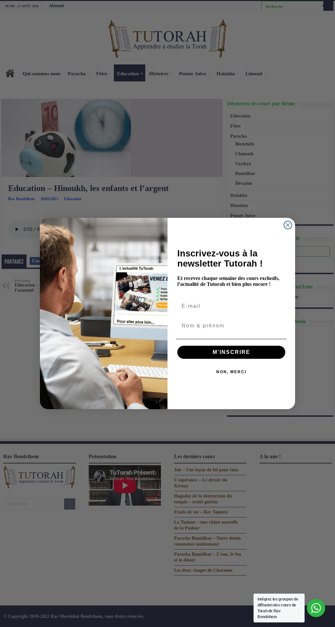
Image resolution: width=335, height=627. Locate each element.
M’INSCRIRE (231, 352)
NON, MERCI (231, 372)
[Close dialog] (288, 225)
